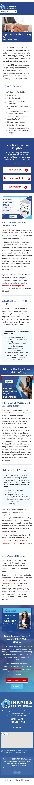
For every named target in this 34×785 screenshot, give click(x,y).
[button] (31, 6)
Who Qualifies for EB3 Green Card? (17, 107)
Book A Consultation (14, 98)
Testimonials (14, 186)
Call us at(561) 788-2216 (17, 720)
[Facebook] (15, 772)
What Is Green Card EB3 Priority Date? (16, 102)
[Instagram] (19, 772)
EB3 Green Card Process (16, 122)
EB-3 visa (10, 230)
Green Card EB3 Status (15, 125)
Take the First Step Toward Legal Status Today (19, 113)
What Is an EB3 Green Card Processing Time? (17, 118)
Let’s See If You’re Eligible (15, 92)
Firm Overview (12, 95)
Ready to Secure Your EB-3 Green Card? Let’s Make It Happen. (19, 130)
